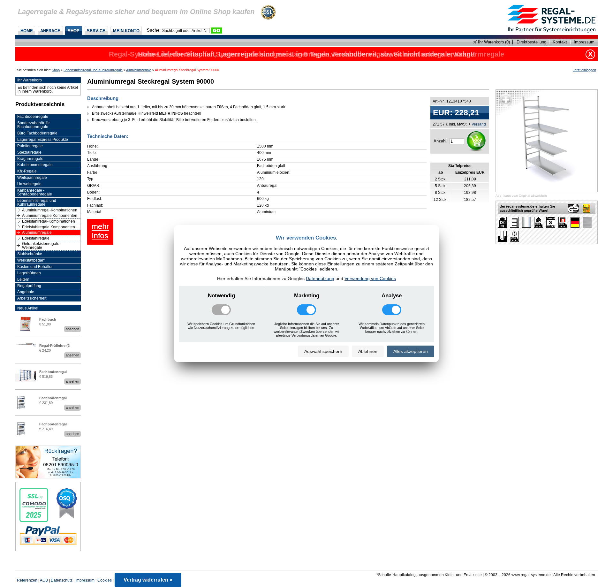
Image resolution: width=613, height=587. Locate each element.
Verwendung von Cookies (370, 278)
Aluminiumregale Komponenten (49, 215)
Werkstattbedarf (30, 260)
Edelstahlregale (35, 238)
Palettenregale (30, 146)
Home (26, 30)
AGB (44, 580)
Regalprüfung (29, 286)
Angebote (25, 292)
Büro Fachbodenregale (37, 133)
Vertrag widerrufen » (148, 580)
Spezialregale (29, 152)
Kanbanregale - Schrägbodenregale (34, 192)
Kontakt (560, 42)
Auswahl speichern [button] (323, 351)
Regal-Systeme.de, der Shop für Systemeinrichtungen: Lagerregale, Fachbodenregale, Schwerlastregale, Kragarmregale (306, 54)
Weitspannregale (32, 177)
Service (96, 30)
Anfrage (50, 30)
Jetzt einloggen (584, 70)
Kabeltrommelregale (35, 165)
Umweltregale (29, 184)
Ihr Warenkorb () (493, 42)
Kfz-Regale (27, 171)
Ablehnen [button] (367, 351)
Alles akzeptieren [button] (410, 351)
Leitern (23, 279)
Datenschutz (61, 580)
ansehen (72, 329)
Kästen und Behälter (35, 267)
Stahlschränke (29, 254)
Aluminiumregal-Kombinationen (49, 210)
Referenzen (27, 580)
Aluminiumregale (138, 70)
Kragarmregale (30, 159)
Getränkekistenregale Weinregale (40, 245)
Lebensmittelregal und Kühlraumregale (93, 70)
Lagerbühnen (29, 273)
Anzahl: (441, 141)
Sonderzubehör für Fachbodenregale (33, 125)
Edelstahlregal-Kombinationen (48, 221)
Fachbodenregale (32, 116)
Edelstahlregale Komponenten (48, 227)
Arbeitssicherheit (31, 298)
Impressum (584, 42)
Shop (73, 30)
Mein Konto (126, 30)
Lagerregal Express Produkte (42, 139)
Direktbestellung (531, 42)
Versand (479, 124)
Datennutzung (320, 278)
